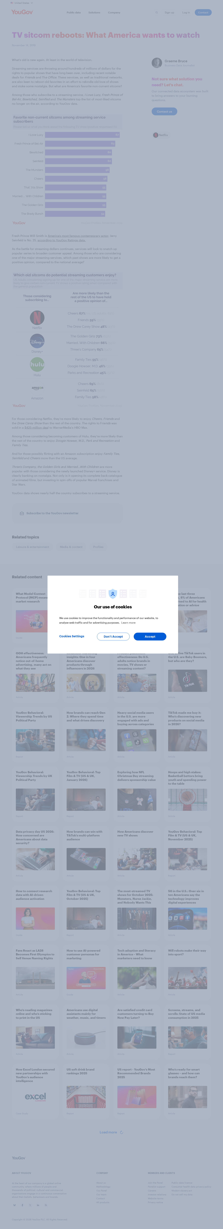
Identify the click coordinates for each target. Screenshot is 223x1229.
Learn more (128, 622)
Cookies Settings (71, 636)
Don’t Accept (113, 636)
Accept (150, 636)
